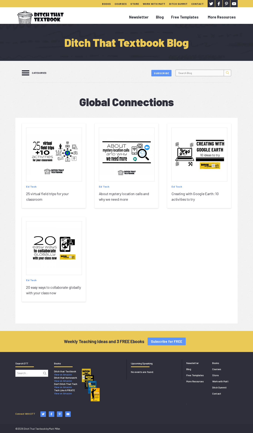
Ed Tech (31, 186)
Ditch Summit (178, 3)
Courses (121, 3)
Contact (197, 3)
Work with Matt (154, 3)
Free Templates (185, 17)
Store (134, 3)
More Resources (222, 17)
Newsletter (139, 17)
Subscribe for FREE (166, 341)
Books (106, 3)
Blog (160, 17)
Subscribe (161, 73)
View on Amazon (63, 374)
